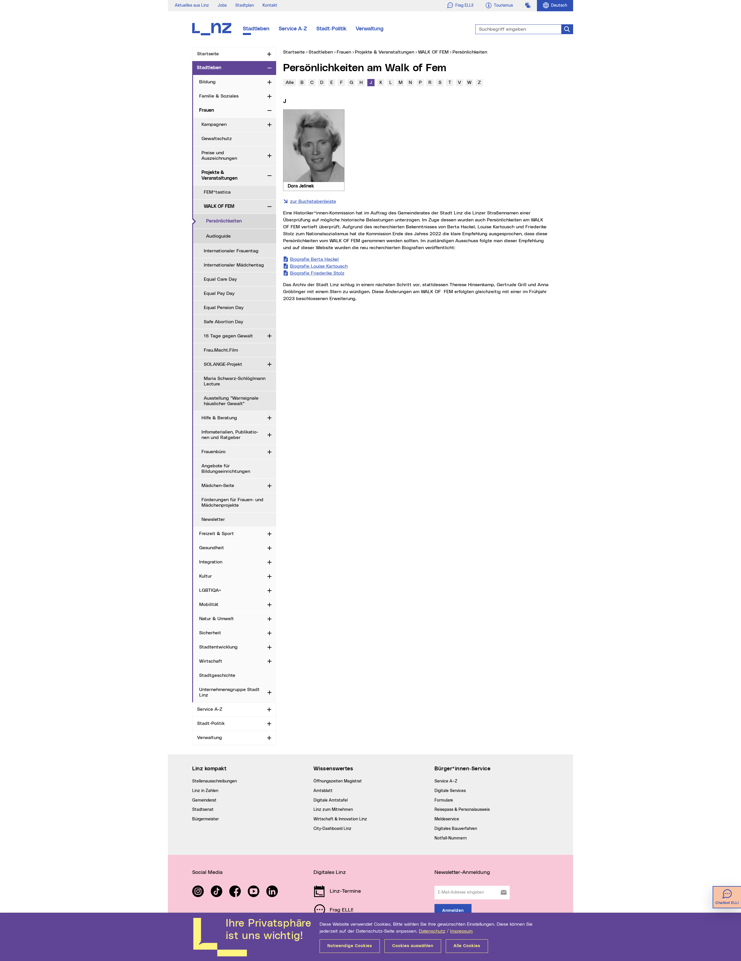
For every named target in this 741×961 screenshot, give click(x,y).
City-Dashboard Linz (332, 829)
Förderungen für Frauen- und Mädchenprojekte (232, 502)
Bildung (207, 82)
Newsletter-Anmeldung (462, 872)
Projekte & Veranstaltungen (219, 175)
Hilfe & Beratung (219, 418)
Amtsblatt (323, 791)
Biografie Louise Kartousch (319, 266)
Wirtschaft (210, 661)
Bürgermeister (205, 819)
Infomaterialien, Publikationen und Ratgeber (229, 435)
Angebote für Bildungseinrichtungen (225, 469)
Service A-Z (293, 29)
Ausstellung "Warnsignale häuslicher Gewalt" (231, 401)
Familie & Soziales (219, 96)
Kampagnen (214, 124)
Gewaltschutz (216, 138)
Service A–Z (445, 781)
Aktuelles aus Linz (192, 5)
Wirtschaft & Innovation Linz (340, 819)
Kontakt (270, 5)
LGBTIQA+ (210, 590)
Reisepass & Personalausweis (462, 810)
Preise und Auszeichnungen (219, 155)
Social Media (207, 872)
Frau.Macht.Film (221, 350)
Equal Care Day (220, 279)
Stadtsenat (203, 810)
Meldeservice (446, 819)
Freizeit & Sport (216, 533)
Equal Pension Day (223, 307)
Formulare (443, 800)
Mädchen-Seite (217, 485)
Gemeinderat (204, 800)
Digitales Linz (329, 872)
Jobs (222, 5)
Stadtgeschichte (217, 675)
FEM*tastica (217, 192)
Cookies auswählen (412, 946)
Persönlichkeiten (241, 220)
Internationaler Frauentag (231, 251)
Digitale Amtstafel (330, 800)
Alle (290, 82)
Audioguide (218, 236)
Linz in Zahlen (205, 791)
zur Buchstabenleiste (313, 201)
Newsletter (213, 519)
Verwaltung (370, 29)
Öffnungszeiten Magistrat (337, 781)
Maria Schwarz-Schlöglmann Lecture (234, 381)
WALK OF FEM (219, 206)
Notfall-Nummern (450, 838)
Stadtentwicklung (218, 647)
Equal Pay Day (219, 293)
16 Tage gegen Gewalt (228, 336)
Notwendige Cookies (349, 946)
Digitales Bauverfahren (455, 829)
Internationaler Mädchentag (234, 265)
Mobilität (209, 604)
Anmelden (453, 911)
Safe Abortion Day (223, 321)
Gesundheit (211, 547)
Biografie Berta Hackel (314, 259)
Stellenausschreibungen (214, 781)
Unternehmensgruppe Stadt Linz (229, 692)
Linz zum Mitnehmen (333, 810)
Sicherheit (210, 633)
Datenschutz (432, 931)
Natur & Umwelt (216, 618)
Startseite (208, 54)
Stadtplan (244, 5)
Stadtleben (256, 29)
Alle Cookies (467, 946)
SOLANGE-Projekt (223, 364)
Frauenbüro (213, 451)
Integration (210, 562)
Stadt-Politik (331, 29)
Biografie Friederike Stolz (317, 273)
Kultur (205, 576)
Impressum (461, 931)
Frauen (206, 110)
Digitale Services (450, 791)
